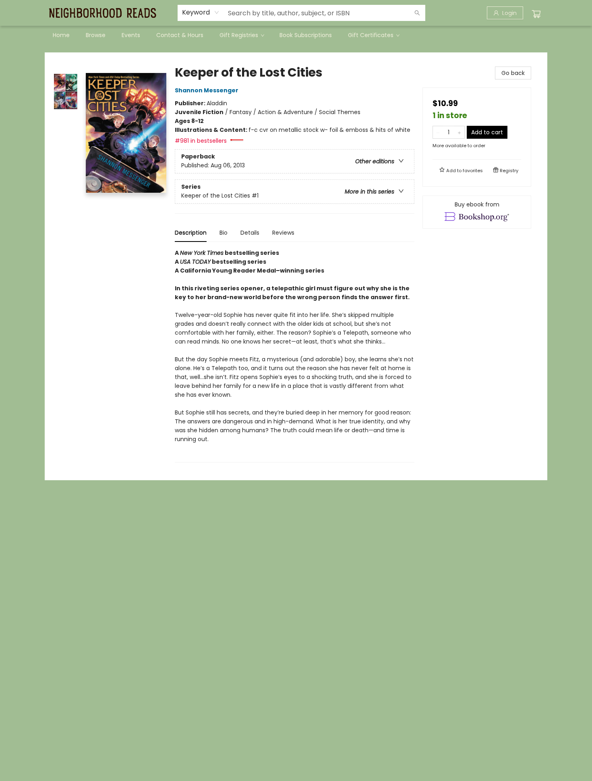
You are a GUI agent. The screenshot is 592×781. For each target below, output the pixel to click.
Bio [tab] (223, 233)
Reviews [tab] (283, 233)
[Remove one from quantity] (438, 132)
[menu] (296, 35)
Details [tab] (249, 233)
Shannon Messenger (206, 90)
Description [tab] (191, 233)
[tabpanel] (294, 355)
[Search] (417, 13)
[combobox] (201, 12)
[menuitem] (61, 35)
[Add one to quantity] (459, 132)
